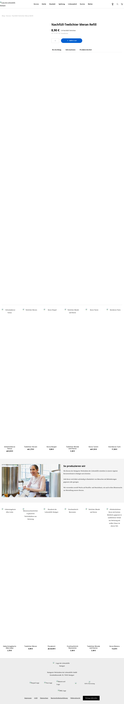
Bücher (90, 4)
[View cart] (122, 4)
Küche (44, 4)
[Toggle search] (117, 4)
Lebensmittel (72, 4)
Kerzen (36, 4)
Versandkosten (64, 33)
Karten (82, 4)
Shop (3, 16)
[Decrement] (53, 41)
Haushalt (52, 4)
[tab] (56, 49)
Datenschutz (44, 698)
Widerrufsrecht (75, 698)
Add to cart (73, 40)
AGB (35, 698)
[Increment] (58, 41)
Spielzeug (62, 4)
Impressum (27, 698)
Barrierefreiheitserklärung (59, 698)
